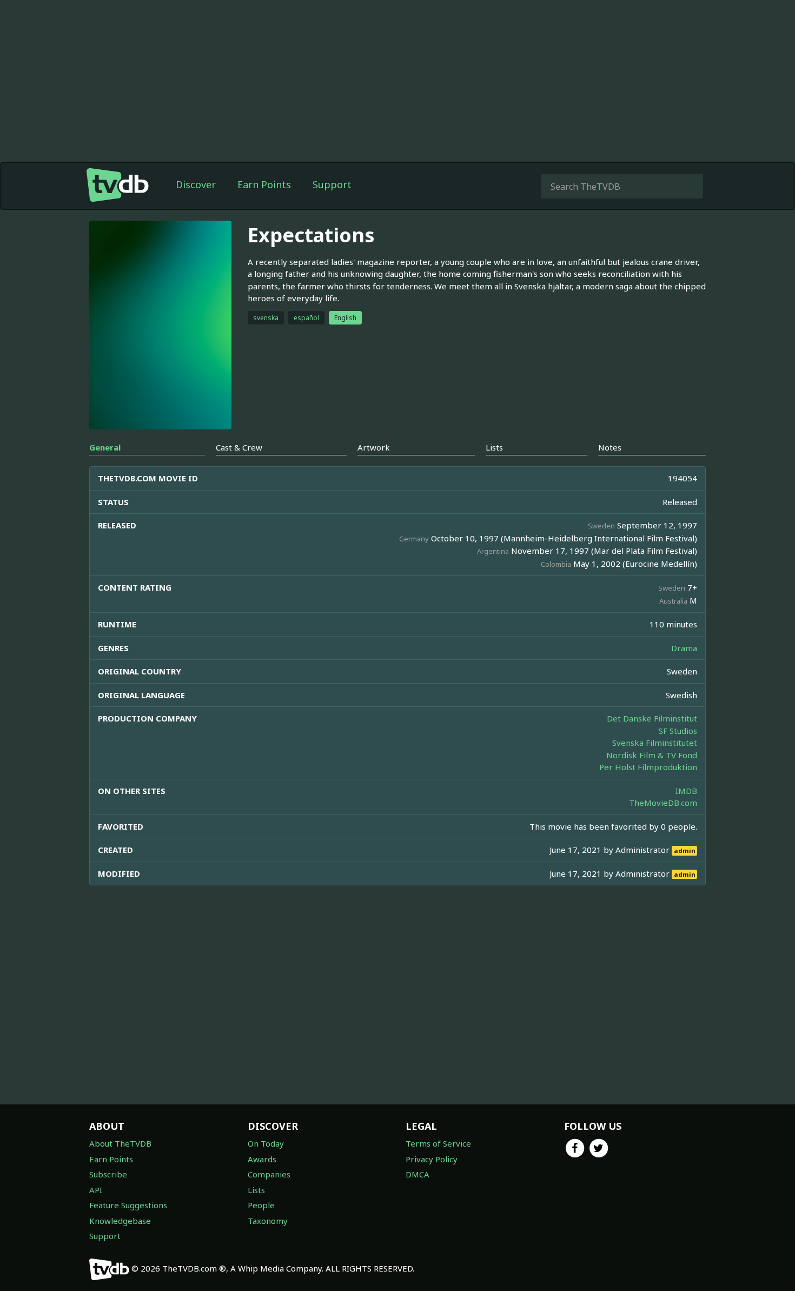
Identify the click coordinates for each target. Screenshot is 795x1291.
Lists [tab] (494, 447)
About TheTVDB (120, 1143)
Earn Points (264, 184)
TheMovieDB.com (663, 802)
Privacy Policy (432, 1159)
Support (332, 184)
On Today (266, 1143)
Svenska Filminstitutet (654, 742)
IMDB (686, 790)
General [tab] (105, 447)
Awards (262, 1159)
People (261, 1205)
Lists (256, 1189)
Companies (269, 1174)
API (95, 1189)
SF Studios (678, 730)
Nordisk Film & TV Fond (651, 755)
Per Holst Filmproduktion (648, 767)
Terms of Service (438, 1143)
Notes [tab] (609, 447)
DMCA (417, 1174)
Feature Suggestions (128, 1205)
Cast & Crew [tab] (239, 447)
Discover (196, 184)
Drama (684, 648)
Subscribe (108, 1174)
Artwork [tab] (373, 447)
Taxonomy (268, 1220)
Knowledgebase (120, 1220)
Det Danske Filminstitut (652, 718)
